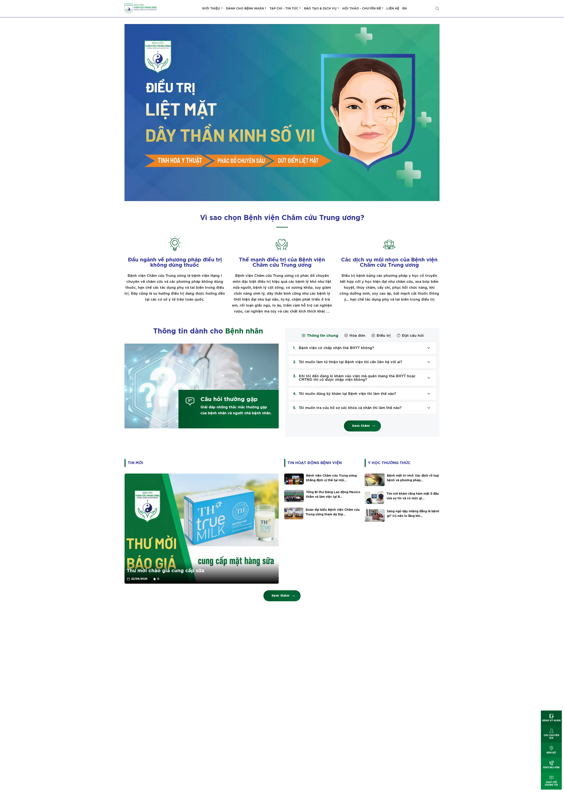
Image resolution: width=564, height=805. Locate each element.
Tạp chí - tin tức (283, 8)
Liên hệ (392, 8)
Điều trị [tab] (384, 335)
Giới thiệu (211, 8)
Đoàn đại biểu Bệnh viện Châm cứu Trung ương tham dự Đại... (333, 512)
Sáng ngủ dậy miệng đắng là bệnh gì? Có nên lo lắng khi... (413, 514)
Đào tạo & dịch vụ (320, 8)
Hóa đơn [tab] (357, 335)
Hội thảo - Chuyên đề (361, 8)
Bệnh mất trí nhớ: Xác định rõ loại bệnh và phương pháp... (413, 478)
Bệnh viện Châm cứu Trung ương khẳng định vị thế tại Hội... (331, 478)
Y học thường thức (389, 463)
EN (404, 8)
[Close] (437, 8)
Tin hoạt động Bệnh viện (315, 463)
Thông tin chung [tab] (322, 335)
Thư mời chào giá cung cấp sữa (165, 570)
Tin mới (135, 463)
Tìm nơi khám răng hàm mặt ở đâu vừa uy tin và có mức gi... (412, 496)
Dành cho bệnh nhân (245, 8)
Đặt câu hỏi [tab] (413, 335)
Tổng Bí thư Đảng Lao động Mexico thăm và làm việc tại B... (333, 494)
